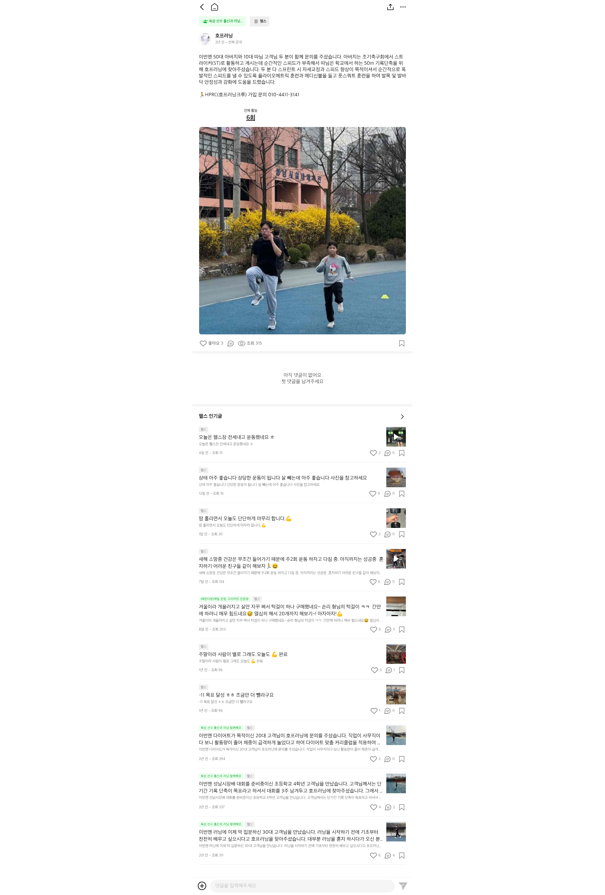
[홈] (215, 7)
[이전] (202, 7)
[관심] (401, 343)
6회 (250, 118)
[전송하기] (403, 886)
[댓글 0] (230, 343)
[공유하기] (390, 7)
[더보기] (403, 7)
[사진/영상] (202, 886)
